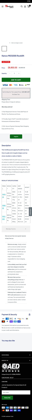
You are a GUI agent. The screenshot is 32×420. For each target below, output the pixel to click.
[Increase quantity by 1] (19, 73)
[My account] (25, 6)
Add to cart (16, 80)
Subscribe (7, 397)
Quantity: (4, 73)
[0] (28, 6)
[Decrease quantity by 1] (10, 73)
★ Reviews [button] (30, 212)
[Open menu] (2, 6)
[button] (16, 229)
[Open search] (22, 6)
